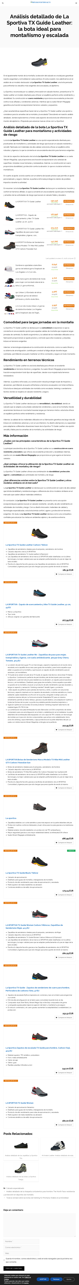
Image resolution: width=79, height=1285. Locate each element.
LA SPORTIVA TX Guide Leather (28, 202)
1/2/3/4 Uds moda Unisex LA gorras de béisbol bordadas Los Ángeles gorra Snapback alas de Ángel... (30, 309)
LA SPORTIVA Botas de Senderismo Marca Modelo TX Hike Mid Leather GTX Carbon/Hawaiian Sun (30, 245)
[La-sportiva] (39, 807)
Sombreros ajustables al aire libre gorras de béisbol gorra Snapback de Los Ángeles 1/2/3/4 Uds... (30, 268)
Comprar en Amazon (65, 574)
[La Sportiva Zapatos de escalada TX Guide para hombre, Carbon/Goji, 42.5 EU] (39, 1036)
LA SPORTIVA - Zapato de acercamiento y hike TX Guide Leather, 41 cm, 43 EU (27, 218)
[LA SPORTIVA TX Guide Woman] (39, 1091)
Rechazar (56, 1279)
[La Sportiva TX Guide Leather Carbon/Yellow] (39, 533)
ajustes (26, 1283)
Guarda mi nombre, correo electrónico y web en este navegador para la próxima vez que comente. (39, 1260)
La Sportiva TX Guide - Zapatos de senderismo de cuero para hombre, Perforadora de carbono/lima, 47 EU (38, 989)
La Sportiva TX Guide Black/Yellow (22, 873)
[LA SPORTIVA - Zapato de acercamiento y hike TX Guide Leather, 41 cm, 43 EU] (39, 593)
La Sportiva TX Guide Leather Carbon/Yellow (27, 545)
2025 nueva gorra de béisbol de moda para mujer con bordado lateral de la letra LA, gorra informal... (30, 282)
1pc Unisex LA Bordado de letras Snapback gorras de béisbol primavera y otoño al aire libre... (28, 295)
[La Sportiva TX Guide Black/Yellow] (39, 861)
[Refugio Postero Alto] (41, 3)
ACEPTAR (43, 1279)
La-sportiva (11, 818)
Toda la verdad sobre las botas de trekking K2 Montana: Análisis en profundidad (37, 1198)
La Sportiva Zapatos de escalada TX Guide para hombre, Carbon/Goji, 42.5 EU (38, 1049)
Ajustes (68, 1279)
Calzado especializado (15, 1188)
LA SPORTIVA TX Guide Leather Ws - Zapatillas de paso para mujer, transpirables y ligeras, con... (30, 232)
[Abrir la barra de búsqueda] (3, 3)
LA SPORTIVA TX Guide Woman (19, 1103)
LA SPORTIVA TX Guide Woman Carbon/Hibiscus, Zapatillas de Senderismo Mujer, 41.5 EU (34, 926)
